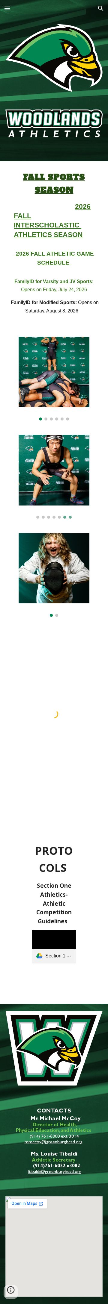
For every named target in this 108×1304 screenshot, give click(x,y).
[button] (7, 8)
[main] (54, 245)
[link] (54, 946)
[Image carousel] (54, 379)
